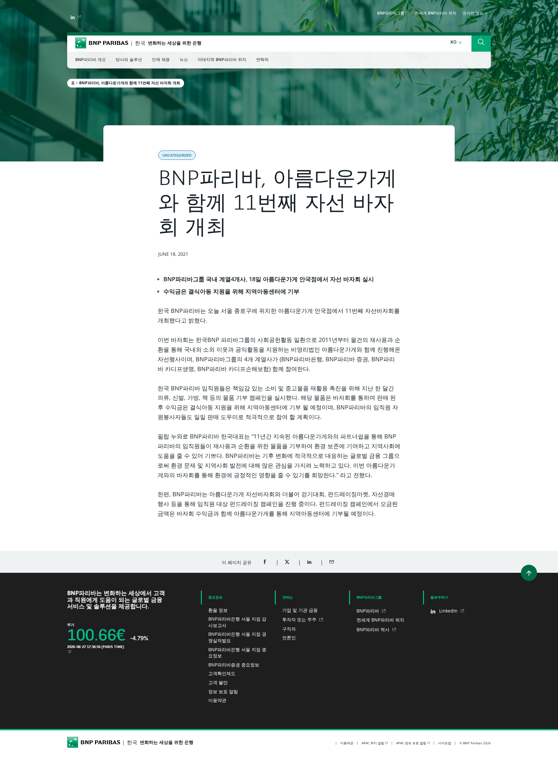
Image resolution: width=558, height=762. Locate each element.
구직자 (289, 629)
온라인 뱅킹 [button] (474, 13)
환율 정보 (218, 610)
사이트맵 (444, 743)
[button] (456, 42)
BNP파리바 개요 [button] (90, 60)
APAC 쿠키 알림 (373, 743)
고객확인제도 (221, 673)
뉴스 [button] (184, 60)
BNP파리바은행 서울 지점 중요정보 (237, 652)
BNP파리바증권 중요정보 (233, 665)
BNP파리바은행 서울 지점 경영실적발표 (237, 637)
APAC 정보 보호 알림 (411, 743)
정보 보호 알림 (223, 691)
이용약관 (217, 700)
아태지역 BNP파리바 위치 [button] (222, 60)
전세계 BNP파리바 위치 (435, 13)
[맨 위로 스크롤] (529, 573)
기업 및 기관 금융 (300, 610)
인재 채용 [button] (161, 60)
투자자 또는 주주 (300, 619)
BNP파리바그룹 (390, 13)
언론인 (289, 637)
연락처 (262, 60)
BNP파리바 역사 (373, 629)
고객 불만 (218, 682)
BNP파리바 (368, 611)
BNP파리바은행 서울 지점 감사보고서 (237, 622)
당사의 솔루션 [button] (129, 60)
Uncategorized (176, 155)
